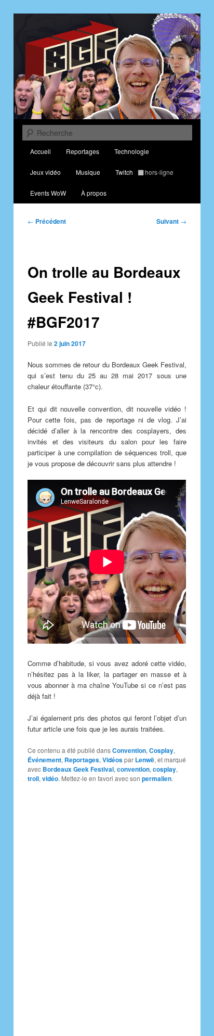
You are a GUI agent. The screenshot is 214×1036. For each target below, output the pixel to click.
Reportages (82, 151)
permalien (156, 778)
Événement (44, 759)
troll (33, 778)
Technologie (131, 151)
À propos (93, 192)
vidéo (50, 778)
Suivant (171, 221)
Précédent (47, 221)
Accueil (40, 151)
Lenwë (144, 759)
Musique (88, 172)
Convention (129, 750)
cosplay (164, 769)
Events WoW (48, 192)
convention (133, 769)
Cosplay (161, 750)
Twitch (144, 172)
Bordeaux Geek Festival (78, 769)
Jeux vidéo (45, 172)
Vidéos (112, 759)
